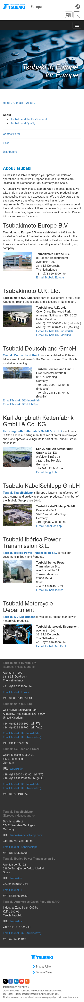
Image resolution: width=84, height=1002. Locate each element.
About (29, 103)
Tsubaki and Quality (23, 123)
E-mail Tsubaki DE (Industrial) (21, 400)
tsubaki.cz (16, 921)
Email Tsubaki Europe (16, 692)
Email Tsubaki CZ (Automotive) (22, 933)
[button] (68, 15)
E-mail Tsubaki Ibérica (49, 590)
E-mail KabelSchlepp (49, 526)
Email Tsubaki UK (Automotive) (22, 737)
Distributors (10, 152)
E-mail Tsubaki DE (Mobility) (20, 404)
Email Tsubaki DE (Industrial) (21, 784)
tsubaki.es (16, 878)
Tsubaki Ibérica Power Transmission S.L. (30, 553)
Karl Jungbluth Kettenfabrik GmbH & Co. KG (32, 431)
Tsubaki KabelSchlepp (18, 492)
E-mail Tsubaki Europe (50, 277)
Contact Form (11, 134)
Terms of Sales (44, 972)
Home (6, 103)
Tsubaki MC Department (19, 617)
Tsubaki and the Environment (29, 119)
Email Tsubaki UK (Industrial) (21, 733)
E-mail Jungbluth (46, 472)
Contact (18, 103)
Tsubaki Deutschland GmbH (21, 355)
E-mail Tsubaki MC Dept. (51, 646)
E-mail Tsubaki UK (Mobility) (53, 335)
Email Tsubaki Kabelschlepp (20, 847)
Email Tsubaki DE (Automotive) (22, 788)
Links (6, 143)
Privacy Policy (43, 966)
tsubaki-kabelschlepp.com (26, 835)
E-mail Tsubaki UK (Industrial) (54, 331)
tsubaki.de (16, 768)
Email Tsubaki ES (13, 890)
